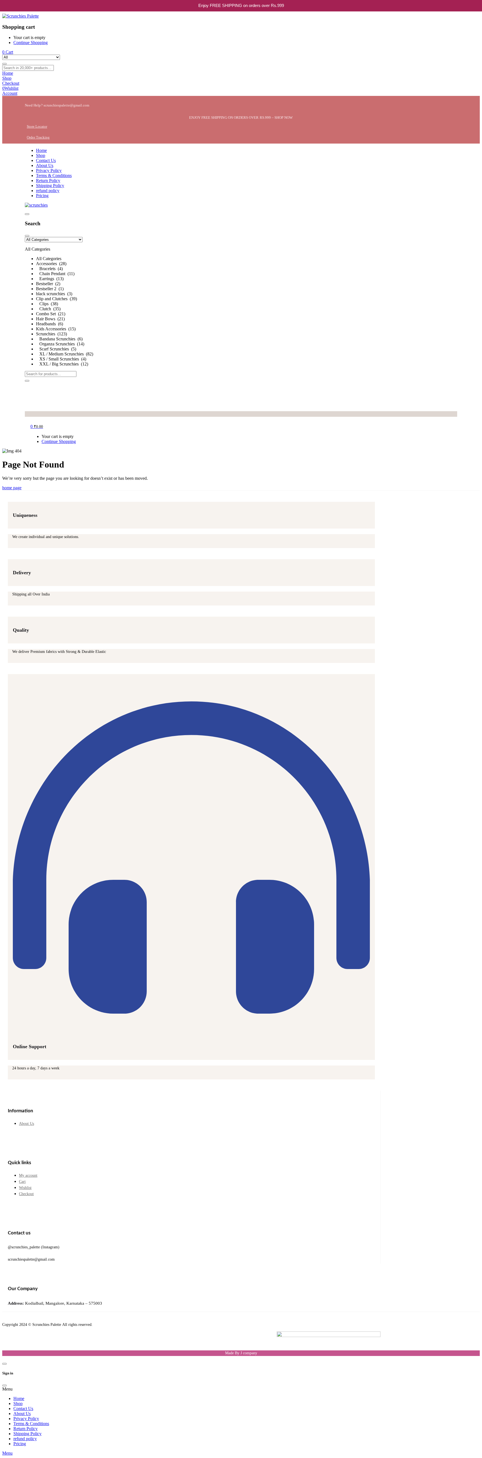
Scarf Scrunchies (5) (56, 349)
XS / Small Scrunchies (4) (61, 359)
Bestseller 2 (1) (50, 288)
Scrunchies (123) (51, 333)
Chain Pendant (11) (55, 273)
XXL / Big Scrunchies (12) (62, 364)
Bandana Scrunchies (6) (59, 338)
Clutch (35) (48, 308)
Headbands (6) (49, 323)
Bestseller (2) (48, 283)
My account (28, 1175)
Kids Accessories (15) (56, 328)
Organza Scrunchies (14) (60, 344)
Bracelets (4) (49, 268)
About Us (26, 1124)
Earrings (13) (50, 278)
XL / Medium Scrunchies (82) (64, 354)
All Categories (48, 258)
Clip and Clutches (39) (56, 298)
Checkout (26, 1194)
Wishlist (25, 1188)
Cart (22, 1182)
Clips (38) (47, 303)
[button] (241, 302)
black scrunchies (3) (54, 293)
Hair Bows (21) (50, 318)
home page (11, 487)
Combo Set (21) (50, 313)
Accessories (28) (51, 263)
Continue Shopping (30, 42)
